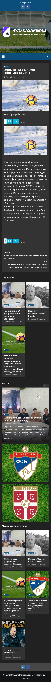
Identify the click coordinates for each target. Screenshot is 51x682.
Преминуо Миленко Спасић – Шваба (37, 314)
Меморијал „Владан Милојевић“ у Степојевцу (12, 652)
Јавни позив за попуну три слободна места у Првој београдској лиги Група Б (37, 604)
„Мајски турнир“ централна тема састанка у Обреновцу (12, 315)
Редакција (9, 77)
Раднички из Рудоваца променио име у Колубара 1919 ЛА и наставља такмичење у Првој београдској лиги (13, 363)
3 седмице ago (18, 322)
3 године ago (20, 77)
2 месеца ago (42, 611)
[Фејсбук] (28, 7)
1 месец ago (42, 319)
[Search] (47, 56)
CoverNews (37, 675)
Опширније (8, 438)
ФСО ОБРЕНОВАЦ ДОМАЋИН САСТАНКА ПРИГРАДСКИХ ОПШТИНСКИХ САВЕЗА (27, 264)
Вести (6, 67)
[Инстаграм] (23, 7)
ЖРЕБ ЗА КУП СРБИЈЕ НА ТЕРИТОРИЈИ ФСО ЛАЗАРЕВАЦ (25, 255)
